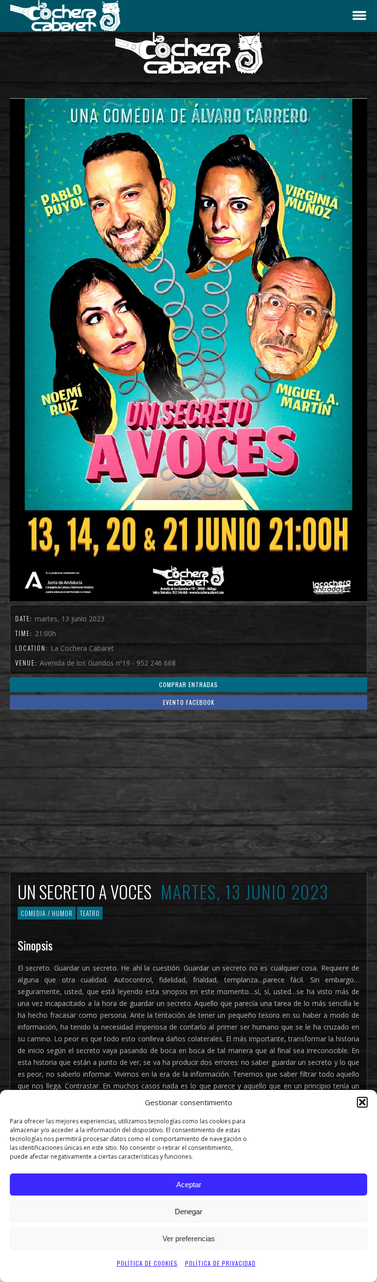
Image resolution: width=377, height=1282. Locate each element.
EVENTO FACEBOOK (189, 702)
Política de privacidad (220, 1263)
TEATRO (90, 913)
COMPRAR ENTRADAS (188, 684)
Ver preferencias (188, 1238)
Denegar (188, 1211)
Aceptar (188, 1184)
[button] (362, 1102)
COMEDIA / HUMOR (47, 913)
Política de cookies (147, 1263)
